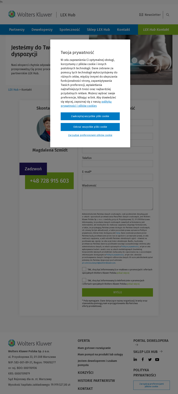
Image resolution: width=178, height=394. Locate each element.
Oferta (84, 341)
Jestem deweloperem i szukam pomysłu (97, 363)
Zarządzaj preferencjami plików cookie (151, 385)
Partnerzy (17, 29)
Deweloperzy (41, 29)
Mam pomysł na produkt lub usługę (100, 354)
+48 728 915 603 (49, 180)
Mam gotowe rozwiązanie (94, 348)
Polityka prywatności (144, 372)
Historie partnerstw (96, 381)
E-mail (86, 171)
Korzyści (85, 373)
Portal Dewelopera (150, 341)
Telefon (87, 158)
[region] (90, 93)
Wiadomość (89, 185)
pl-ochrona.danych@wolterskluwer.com (98, 263)
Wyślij (117, 292)
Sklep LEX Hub (98, 29)
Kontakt (85, 389)
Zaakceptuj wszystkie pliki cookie (90, 116)
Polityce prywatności (130, 246)
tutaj (118, 233)
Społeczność (69, 29)
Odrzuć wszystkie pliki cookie (90, 126)
